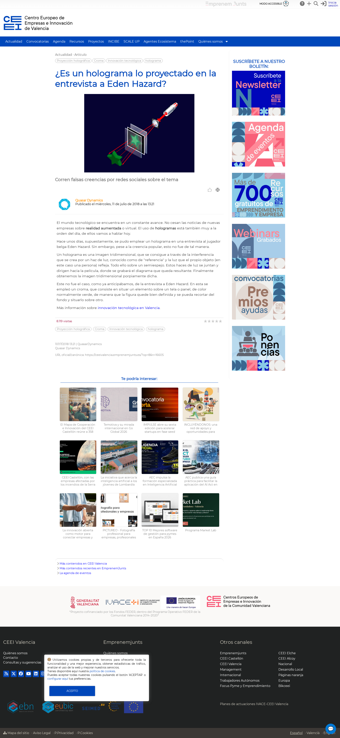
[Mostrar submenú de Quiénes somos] (227, 41)
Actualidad (13, 41)
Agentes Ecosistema (160, 41)
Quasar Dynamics (89, 200)
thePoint (187, 41)
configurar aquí (57, 678)
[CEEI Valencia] (38, 34)
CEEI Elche (287, 653)
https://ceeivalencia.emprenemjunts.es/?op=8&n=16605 (124, 355)
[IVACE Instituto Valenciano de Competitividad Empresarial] (115, 608)
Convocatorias (37, 41)
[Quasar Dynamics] (64, 209)
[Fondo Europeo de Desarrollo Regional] (180, 608)
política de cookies (102, 671)
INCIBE (113, 41)
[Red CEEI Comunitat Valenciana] (238, 606)
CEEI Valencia (19, 642)
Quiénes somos (210, 41)
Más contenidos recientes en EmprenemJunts (93, 568)
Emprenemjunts (122, 642)
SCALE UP (132, 41)
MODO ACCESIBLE (271, 3)
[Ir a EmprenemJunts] (226, 5)
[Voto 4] (217, 321)
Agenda (59, 41)
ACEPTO (72, 690)
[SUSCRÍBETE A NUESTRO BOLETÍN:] (258, 93)
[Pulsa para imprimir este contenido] (218, 190)
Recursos (76, 41)
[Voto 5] (221, 321)
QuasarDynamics (90, 344)
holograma (153, 60)
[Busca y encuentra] (316, 3)
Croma (98, 60)
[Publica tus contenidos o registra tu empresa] (309, 3)
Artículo (80, 55)
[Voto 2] (209, 321)
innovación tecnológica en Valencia (129, 308)
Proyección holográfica (73, 60)
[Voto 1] (206, 321)
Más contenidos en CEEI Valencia (83, 563)
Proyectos (96, 41)
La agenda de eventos (75, 573)
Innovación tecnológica (124, 60)
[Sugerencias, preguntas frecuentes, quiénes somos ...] (302, 3)
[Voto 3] (213, 321)
